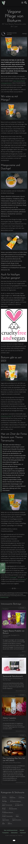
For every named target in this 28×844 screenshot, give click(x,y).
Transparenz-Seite (4, 597)
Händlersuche (22, 579)
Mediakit (22, 830)
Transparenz (5, 832)
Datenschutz (14, 832)
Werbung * (24, 33)
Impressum (23, 832)
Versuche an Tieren (6, 416)
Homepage (13, 577)
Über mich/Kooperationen (10, 830)
